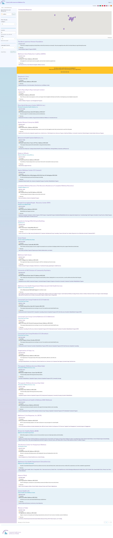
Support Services (28, 165)
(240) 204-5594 (22, 494)
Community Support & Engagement (83, 426)
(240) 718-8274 (22, 402)
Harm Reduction (39, 503)
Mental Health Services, (42, 361)
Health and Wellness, (68, 133)
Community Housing (57, 378)
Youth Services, (44, 133)
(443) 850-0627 (22, 124)
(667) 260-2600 (22, 337)
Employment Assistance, (24, 117)
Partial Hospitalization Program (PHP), (27, 410)
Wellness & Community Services (50, 117)
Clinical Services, (37, 85)
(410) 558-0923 (22, 156)
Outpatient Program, (33, 378)
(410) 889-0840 (22, 477)
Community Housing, (57, 395)
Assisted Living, (66, 361)
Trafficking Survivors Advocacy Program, (55, 133)
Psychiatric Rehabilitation (67, 395)
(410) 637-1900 (22, 139)
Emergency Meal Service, (35, 265)
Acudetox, (31, 117)
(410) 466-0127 (22, 369)
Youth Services (72, 361)
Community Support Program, (44, 281)
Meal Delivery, (22, 165)
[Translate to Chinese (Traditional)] (104, 5)
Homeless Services (34, 216)
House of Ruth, (67, 440)
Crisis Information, (30, 85)
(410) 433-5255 (22, 417)
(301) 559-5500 (22, 241)
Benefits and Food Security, (24, 133)
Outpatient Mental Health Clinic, (25, 181)
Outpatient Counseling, (39, 311)
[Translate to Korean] (109, 5)
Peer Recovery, (62, 311)
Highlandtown (54, 486)
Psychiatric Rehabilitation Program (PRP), (40, 345)
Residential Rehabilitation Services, (62, 215)
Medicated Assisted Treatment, (55, 328)
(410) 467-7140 (22, 78)
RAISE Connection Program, (32, 281)
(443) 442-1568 (22, 172)
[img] (19, 47)
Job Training (59, 518)
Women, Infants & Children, (81, 293)
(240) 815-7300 (22, 303)
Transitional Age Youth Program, (87, 215)
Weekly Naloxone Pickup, (42, 518)
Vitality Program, (108, 215)
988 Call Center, (45, 426)
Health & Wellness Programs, (24, 100)
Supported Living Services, (75, 215)
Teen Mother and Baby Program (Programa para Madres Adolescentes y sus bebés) (35, 250)
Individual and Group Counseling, (52, 233)
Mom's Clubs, (28, 440)
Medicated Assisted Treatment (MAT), (26, 311)
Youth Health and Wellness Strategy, (68, 293)
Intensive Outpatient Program (33, 198)
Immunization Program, (40, 295)
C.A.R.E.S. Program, (36, 215)
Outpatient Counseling (74, 345)
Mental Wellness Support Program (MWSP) (27, 49)
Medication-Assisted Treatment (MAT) (87, 233)
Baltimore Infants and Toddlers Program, (53, 293)
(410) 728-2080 (22, 108)
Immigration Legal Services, (35, 133)
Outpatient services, (23, 281)
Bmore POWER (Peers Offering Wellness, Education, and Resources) (55, 148)
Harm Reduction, (33, 361)
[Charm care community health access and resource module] (2, 2)
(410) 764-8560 (22, 206)
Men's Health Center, (23, 469)
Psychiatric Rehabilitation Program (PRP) (73, 311)
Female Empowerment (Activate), (30, 518)
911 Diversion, (61, 426)
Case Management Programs (36, 100)
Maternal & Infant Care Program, (94, 293)
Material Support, (86, 133)
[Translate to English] (98, 5)
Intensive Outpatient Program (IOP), (51, 311)
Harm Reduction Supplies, (32, 64)
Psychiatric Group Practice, (99, 215)
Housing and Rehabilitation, (24, 361)
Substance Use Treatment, (52, 361)
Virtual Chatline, (35, 486)
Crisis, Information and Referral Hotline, (27, 426)
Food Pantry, (21, 518)
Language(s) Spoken (5, 45)
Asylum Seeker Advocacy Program (97, 133)
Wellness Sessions (41, 64)
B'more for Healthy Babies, (39, 293)
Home (2, 7)
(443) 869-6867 (22, 257)
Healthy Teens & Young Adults (51, 295)
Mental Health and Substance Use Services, (27, 503)
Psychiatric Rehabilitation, (24, 378)
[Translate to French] (106, 5)
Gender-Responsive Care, (74, 233)
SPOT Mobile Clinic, (90, 469)
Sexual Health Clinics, (98, 469)
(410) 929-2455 (22, 448)
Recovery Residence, (23, 198)
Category (3, 21)
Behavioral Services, (23, 85)
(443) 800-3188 (22, 510)
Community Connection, (77, 133)
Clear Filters (3, 51)
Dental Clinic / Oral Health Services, (58, 469)
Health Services (58, 265)
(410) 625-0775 (22, 92)
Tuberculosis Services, (46, 469)
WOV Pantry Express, (52, 518)
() (32, 54)
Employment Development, (47, 395)
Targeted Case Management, (70, 426)
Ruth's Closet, (21, 486)
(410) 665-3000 (22, 386)
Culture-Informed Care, (23, 233)
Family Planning (41, 457)
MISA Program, (43, 215)
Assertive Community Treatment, (25, 215)
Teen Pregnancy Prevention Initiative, (26, 293)
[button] (69, 20)
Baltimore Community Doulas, (41, 438)
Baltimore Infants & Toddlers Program (77, 440)
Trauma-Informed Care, (64, 233)
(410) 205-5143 (22, 56)
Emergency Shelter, (28, 486)
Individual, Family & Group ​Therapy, (42, 410)
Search (13, 14)
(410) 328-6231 (22, 272)
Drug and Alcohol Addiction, (38, 117)
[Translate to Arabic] (100, 5)
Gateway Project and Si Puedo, (45, 486)
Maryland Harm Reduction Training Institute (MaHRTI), (30, 148)
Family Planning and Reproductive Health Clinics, (76, 469)
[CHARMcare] (5, 532)
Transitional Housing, (44, 265)
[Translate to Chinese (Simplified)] (102, 5)
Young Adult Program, (50, 215)
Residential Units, (38, 426)
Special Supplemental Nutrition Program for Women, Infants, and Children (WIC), (47, 440)
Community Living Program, (24, 216)
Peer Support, (60, 361)
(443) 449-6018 (22, 352)
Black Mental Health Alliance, (87, 438)
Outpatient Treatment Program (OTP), (57, 410)
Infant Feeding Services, (23, 457)
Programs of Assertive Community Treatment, (60, 281)
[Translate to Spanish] (111, 5)
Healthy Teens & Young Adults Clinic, (34, 469)
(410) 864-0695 (22, 224)
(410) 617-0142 (22, 320)
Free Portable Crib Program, (53, 438)
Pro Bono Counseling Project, (75, 438)
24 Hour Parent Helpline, (64, 438)
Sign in (109, 2)
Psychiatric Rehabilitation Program (51, 181)
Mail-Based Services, (23, 64)
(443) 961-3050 (22, 189)
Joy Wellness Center (45, 85)
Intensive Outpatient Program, (38, 181)
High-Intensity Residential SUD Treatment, (37, 233)
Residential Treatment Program (71, 410)
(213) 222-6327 (22, 43)
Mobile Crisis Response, (53, 426)
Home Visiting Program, (98, 438)
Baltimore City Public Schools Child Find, (27, 438)
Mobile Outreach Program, (24, 265)
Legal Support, (52, 265)
